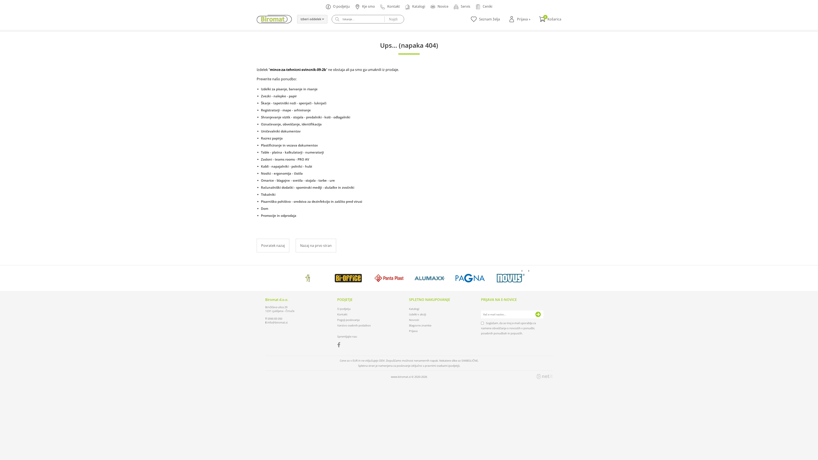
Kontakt (393, 6)
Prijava (523, 19)
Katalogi (418, 6)
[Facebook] (340, 346)
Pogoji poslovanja (348, 320)
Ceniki (487, 6)
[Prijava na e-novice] (538, 314)
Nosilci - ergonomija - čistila (282, 173)
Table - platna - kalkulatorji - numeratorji (292, 152)
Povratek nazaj (273, 245)
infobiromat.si (277, 322)
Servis (465, 6)
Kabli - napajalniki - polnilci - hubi (286, 166)
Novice (443, 6)
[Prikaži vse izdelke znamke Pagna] (470, 278)
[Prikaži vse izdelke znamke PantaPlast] (388, 278)
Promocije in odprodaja (278, 215)
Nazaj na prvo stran (316, 245)
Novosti (414, 320)
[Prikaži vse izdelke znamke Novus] (510, 278)
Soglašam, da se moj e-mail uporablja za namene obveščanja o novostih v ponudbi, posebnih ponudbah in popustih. (508, 328)
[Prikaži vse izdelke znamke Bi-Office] (348, 278)
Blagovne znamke (420, 325)
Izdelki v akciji (417, 314)
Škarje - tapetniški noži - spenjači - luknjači (293, 103)
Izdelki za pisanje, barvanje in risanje (289, 89)
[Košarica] (550, 19)
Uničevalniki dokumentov (281, 131)
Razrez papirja (272, 138)
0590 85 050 (275, 319)
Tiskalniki (268, 194)
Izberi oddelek (311, 19)
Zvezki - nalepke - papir (279, 96)
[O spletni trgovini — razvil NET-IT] (545, 376)
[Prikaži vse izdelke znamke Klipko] (307, 278)
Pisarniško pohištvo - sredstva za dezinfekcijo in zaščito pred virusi (311, 201)
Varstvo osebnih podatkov (354, 325)
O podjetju (341, 6)
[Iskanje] (394, 19)
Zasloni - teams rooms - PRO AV (285, 159)
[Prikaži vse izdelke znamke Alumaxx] (429, 278)
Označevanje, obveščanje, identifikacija (291, 124)
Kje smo (368, 6)
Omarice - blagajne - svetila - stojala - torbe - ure (298, 180)
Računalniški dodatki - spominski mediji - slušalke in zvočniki (307, 187)
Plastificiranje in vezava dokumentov (289, 145)
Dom (264, 208)
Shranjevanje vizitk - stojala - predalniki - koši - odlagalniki (305, 117)
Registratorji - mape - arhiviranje (286, 110)
